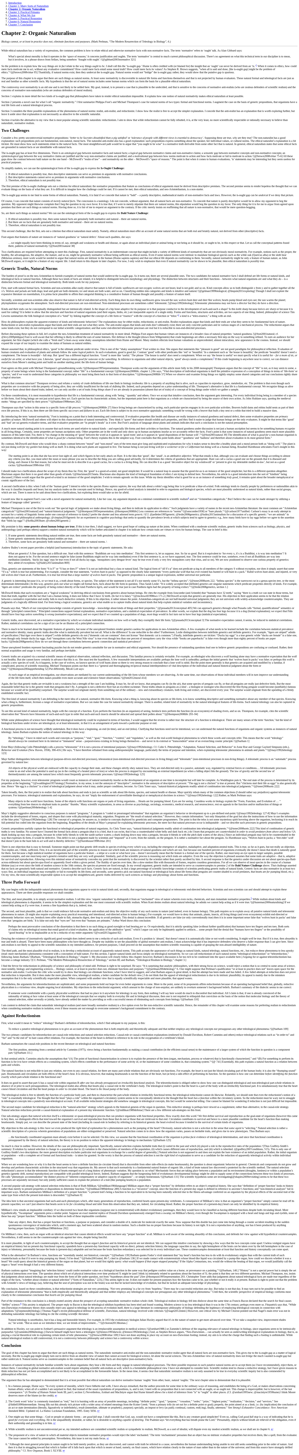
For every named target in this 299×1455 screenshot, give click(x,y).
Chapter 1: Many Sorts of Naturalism (28, 5)
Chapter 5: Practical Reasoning (25, 18)
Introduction (15, 2)
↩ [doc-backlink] (56, 1395)
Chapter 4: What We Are (21, 15)
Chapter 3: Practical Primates (24, 12)
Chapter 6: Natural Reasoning (24, 21)
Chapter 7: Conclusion (20, 24)
